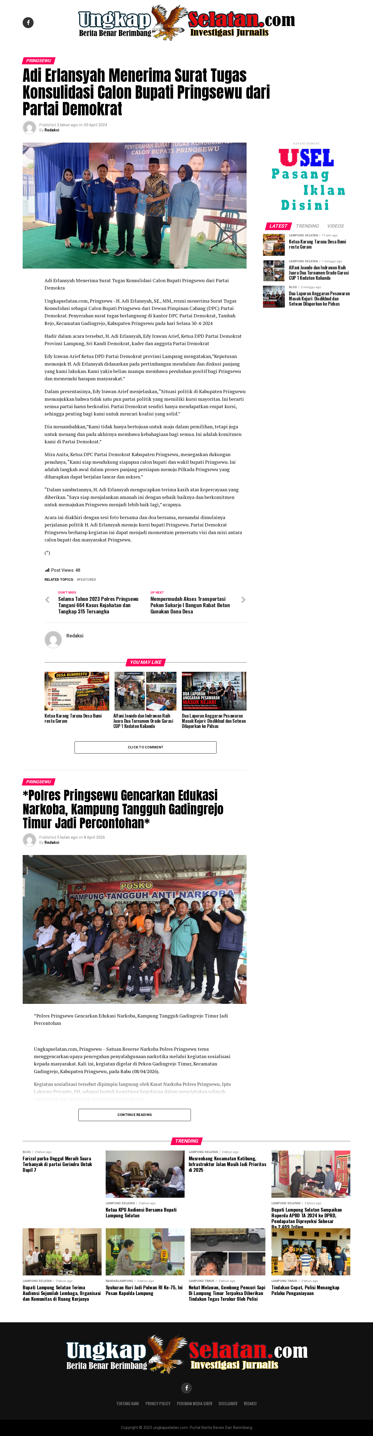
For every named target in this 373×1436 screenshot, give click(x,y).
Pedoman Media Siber (194, 1403)
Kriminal (189, 47)
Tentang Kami (127, 1403)
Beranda (143, 47)
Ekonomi (211, 47)
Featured (87, 580)
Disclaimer (228, 1403)
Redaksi (52, 130)
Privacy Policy (158, 1403)
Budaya (231, 47)
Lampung (165, 47)
